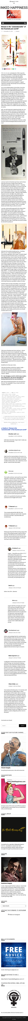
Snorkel (14, 408)
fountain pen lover (10, 400)
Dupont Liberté (9, 397)
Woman (5, 413)
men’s (14, 403)
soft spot (18, 408)
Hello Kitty (8, 401)
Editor (14, 397)
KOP (9, 402)
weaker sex (19, 412)
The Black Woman (14, 409)
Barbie (7, 394)
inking (6, 402)
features (7, 392)
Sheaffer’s (10, 408)
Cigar (10, 395)
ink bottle (15, 401)
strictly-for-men (7, 409)
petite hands (6, 406)
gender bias (16, 400)
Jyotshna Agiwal (13, 450)
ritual (7, 407)
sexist (7, 408)
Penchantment (13, 630)
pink (13, 406)
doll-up (19, 396)
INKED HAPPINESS (14, 8)
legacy (7, 403)
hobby (12, 401)
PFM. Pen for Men (5, 73)
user (7, 412)
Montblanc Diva (18, 403)
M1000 (10, 403)
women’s (9, 413)
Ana (10, 471)
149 (6, 252)
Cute (5, 396)
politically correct (18, 406)
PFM (10, 406)
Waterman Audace (12, 412)
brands (10, 394)
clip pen (13, 395)
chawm (17, 31)
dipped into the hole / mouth (12, 396)
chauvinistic (6, 395)
